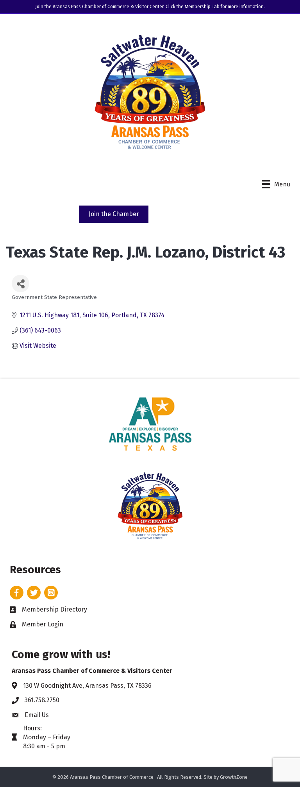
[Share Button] (20, 283)
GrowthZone (234, 777)
